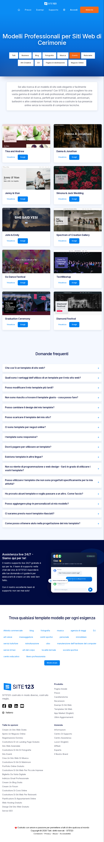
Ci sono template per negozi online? (25, 427)
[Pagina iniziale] (18, 9)
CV (38, 63)
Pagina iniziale (60, 689)
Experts (57, 750)
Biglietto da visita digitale (14, 774)
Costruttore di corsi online (14, 790)
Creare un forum (10, 786)
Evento (75, 55)
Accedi (74, 10)
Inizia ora (89, 10)
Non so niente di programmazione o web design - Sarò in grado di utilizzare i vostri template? (47, 468)
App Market (64, 713)
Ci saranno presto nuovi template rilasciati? (29, 513)
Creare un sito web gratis (14, 729)
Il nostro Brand (61, 754)
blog (32, 630)
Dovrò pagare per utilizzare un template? (28, 447)
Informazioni (60, 729)
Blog (37, 55)
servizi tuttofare (11, 643)
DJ (94, 630)
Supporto (53, 10)
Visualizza (11, 157)
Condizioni (38, 834)
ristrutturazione (32, 643)
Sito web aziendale (11, 746)
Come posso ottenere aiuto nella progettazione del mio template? (42, 523)
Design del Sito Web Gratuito (15, 806)
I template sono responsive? (21, 437)
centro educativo (11, 656)
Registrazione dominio (12, 738)
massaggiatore (26, 637)
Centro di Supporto (63, 734)
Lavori (61, 742)
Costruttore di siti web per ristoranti (19, 794)
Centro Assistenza (62, 738)
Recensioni (59, 701)
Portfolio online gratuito (13, 766)
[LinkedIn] (16, 706)
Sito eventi (7, 754)
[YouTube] (22, 706)
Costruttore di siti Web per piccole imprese (22, 770)
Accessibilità (65, 834)
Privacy (47, 834)
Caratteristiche (61, 697)
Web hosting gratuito (12, 802)
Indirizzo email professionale (15, 778)
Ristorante (88, 55)
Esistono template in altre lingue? (24, 456)
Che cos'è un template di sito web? (25, 368)
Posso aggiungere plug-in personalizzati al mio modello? (37, 503)
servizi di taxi (9, 650)
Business (25, 55)
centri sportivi (46, 637)
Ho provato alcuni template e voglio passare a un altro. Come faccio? (44, 493)
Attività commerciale (13, 630)
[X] (10, 706)
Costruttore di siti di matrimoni (16, 762)
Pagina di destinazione (55, 63)
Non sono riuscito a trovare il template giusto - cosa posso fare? (41, 397)
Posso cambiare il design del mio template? (29, 407)
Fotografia (49, 55)
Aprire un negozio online (13, 734)
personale (64, 637)
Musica (63, 55)
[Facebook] (4, 706)
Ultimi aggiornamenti (63, 717)
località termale (49, 650)
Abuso (55, 834)
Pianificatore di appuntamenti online (19, 798)
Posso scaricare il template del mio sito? (28, 417)
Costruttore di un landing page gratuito (21, 742)
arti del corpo (28, 650)
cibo (48, 643)
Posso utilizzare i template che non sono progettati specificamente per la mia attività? (49, 482)
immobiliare (81, 637)
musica (60, 630)
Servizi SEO (7, 810)
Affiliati (57, 746)
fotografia (45, 630)
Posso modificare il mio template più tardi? (29, 387)
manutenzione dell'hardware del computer (76, 643)
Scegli (22, 157)
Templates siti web (63, 709)
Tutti (13, 55)
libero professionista (35, 656)
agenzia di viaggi (78, 630)
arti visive (8, 637)
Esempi (40, 10)
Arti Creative (26, 63)
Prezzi (28, 10)
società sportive (70, 650)
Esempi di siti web (63, 705)
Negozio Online (77, 63)
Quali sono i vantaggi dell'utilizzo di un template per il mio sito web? (43, 377)
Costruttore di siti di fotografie (16, 750)
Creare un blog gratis (12, 782)
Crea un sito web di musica (15, 758)
